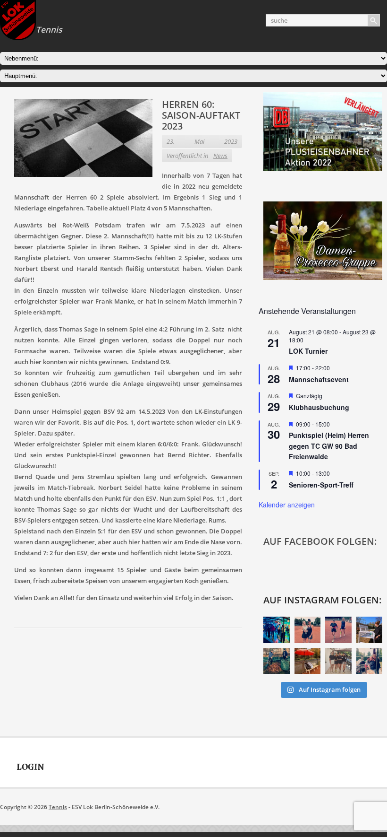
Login (30, 767)
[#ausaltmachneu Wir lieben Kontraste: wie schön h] (369, 630)
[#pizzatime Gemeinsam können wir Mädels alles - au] (369, 661)
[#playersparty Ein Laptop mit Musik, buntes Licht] (276, 630)
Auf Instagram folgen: (322, 599)
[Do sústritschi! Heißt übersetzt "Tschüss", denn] (276, 661)
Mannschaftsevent (319, 379)
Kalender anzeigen (287, 504)
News (220, 155)
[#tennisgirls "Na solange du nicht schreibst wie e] (307, 630)
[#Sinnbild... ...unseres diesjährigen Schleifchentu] (307, 661)
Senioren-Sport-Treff (321, 484)
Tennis (58, 807)
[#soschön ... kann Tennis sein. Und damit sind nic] (338, 661)
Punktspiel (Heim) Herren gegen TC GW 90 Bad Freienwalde (329, 445)
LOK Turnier (308, 351)
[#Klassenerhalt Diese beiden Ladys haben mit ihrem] (338, 630)
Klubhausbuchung (319, 407)
